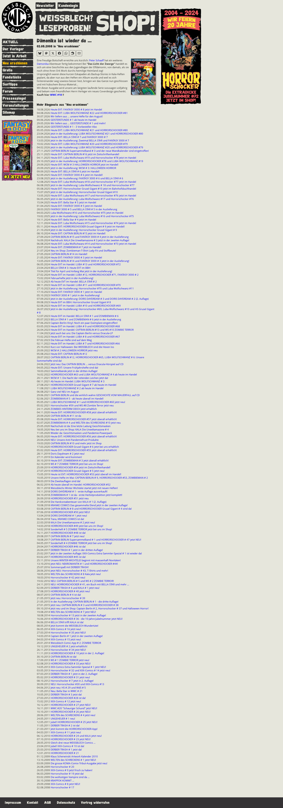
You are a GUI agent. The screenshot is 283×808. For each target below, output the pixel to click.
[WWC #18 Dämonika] (143, 77)
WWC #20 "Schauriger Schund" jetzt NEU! (74, 708)
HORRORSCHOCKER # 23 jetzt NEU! (71, 739)
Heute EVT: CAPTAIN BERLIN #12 (69, 353)
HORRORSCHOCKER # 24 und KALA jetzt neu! (76, 735)
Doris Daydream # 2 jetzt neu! (68, 453)
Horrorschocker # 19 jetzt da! (67, 773)
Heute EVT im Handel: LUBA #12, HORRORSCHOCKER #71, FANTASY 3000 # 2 (95, 274)
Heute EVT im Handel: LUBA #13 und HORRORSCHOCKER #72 (86, 264)
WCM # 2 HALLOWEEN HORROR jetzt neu (74, 350)
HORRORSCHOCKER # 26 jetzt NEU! (71, 711)
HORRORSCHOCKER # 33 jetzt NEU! (71, 663)
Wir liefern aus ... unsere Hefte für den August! (77, 116)
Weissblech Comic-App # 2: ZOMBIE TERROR (76, 642)
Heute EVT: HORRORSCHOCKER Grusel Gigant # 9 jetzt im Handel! (88, 226)
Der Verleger (13, 49)
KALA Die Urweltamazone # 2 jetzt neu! (73, 522)
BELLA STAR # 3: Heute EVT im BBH (70, 267)
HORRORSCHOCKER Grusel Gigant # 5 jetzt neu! (77, 470)
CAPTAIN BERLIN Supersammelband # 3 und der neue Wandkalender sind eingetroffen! (100, 150)
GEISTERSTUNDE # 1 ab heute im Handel (73, 119)
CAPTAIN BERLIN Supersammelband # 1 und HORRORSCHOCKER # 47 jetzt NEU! (96, 539)
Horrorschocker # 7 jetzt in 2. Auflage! (72, 680)
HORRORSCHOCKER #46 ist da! (68, 546)
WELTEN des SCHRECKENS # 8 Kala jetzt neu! (76, 574)
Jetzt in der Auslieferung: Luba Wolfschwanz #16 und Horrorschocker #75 (92, 216)
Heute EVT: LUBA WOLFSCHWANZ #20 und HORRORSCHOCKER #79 (89, 144)
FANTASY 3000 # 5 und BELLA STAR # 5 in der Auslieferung (84, 209)
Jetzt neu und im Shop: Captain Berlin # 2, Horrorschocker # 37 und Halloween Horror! (100, 608)
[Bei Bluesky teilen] (40, 53)
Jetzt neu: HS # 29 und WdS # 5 (68, 687)
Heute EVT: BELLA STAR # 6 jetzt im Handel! (75, 171)
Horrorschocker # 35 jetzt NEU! (68, 632)
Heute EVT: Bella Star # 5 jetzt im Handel (73, 202)
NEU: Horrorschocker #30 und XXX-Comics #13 (77, 684)
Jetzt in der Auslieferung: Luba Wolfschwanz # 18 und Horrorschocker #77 (92, 185)
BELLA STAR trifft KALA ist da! (67, 622)
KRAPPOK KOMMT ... (62, 780)
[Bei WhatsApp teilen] (66, 53)
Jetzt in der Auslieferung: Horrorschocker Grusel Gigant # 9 (84, 230)
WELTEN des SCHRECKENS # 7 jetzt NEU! (73, 611)
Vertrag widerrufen (95, 803)
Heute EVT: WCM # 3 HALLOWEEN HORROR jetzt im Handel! (84, 164)
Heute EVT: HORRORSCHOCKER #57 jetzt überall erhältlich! (84, 419)
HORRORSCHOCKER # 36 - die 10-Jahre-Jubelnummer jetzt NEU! (87, 618)
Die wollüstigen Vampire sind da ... (70, 777)
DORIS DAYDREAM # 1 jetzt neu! (69, 515)
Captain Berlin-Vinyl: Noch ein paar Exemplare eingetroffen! (84, 322)
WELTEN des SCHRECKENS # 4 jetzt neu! (73, 715)
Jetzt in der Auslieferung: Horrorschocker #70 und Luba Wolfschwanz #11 (92, 288)
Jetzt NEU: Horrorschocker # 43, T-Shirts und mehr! (79, 570)
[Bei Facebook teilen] (59, 53)
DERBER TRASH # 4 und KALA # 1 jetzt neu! (75, 587)
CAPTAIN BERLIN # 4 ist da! (66, 594)
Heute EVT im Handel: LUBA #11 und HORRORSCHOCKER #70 (86, 285)
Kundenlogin (68, 5)
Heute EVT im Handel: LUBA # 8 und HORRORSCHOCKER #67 (85, 336)
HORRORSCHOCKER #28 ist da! (68, 698)
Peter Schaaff (96, 60)
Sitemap (9, 112)
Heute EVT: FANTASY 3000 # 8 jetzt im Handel (76, 109)
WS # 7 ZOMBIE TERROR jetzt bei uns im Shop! (77, 464)
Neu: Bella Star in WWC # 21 (67, 691)
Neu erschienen (15, 63)
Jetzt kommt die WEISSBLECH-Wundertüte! (74, 625)
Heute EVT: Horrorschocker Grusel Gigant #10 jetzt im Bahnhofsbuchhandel (93, 188)
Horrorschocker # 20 (62, 766)
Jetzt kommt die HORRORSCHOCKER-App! (74, 728)
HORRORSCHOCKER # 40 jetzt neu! (70, 591)
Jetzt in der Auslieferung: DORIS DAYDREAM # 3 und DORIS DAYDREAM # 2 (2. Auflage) (100, 298)
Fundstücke (12, 77)
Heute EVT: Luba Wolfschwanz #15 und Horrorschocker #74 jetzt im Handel (93, 223)
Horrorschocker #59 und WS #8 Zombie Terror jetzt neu (82, 405)
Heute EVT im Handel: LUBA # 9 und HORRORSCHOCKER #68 (85, 326)
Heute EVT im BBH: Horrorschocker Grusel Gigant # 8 (81, 302)
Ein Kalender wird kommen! (66, 457)
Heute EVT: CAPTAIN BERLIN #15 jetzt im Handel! (78, 233)
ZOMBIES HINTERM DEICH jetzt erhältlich (74, 408)
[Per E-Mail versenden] (79, 53)
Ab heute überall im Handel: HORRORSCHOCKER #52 (81, 484)
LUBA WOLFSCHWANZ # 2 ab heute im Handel (77, 388)
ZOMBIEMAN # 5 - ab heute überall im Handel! (77, 398)
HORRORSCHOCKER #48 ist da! (68, 532)
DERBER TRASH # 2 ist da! (65, 725)
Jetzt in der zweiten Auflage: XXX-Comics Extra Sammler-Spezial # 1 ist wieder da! (96, 553)
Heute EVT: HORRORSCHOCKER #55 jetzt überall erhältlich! (84, 450)
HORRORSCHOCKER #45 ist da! (68, 556)
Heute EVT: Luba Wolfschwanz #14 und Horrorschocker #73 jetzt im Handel (93, 243)
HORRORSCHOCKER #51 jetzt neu (70, 498)
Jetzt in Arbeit (15, 56)
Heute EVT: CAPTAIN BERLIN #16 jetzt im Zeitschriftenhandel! (85, 154)
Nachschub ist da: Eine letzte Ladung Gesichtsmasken (81, 426)
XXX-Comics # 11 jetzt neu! (66, 732)
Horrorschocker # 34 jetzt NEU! (68, 649)
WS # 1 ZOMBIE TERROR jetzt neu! (70, 660)
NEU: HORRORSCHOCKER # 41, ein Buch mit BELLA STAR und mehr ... (90, 584)
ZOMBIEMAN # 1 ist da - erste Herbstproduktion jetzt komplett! (86, 494)
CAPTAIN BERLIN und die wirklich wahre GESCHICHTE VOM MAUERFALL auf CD (95, 395)
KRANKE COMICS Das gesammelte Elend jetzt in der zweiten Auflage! (89, 505)
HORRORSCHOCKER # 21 (65, 753)
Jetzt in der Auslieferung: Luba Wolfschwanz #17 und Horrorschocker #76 (92, 199)
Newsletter (45, 5)
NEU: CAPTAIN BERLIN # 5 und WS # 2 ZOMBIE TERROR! (82, 581)
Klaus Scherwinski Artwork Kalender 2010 (74, 756)
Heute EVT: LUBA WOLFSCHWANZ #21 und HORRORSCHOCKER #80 (89, 130)
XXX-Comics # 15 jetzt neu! (66, 639)
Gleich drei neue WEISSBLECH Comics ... (73, 742)
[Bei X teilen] (53, 53)
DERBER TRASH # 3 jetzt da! (66, 694)
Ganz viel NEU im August (65, 391)
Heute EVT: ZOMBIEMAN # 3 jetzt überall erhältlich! (80, 460)
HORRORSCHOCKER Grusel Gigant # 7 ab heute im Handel (83, 384)
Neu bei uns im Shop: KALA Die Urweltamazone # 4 (80, 429)
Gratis (8, 70)
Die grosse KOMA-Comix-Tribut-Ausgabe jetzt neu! (79, 763)
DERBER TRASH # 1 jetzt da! (66, 749)
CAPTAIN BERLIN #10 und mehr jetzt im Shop (76, 443)
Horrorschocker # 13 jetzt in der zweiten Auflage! (78, 615)
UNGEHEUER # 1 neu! (63, 718)
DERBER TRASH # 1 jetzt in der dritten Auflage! (77, 550)
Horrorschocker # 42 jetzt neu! (68, 577)
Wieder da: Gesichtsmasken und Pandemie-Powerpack (81, 433)
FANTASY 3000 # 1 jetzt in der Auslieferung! (75, 295)
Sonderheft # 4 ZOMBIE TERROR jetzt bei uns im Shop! (81, 543)
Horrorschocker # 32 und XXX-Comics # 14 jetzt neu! (80, 670)
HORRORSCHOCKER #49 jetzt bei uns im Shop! (77, 525)
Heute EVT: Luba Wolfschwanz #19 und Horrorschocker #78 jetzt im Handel (93, 157)
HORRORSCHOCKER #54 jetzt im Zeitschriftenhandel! (80, 467)
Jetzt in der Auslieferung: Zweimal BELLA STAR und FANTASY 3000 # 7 (90, 140)
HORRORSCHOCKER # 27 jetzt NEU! (71, 704)
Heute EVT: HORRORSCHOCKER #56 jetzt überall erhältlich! (84, 436)
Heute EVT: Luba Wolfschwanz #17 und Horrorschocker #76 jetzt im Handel (93, 195)
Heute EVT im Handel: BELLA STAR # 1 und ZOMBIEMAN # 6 (85, 316)
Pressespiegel (14, 98)
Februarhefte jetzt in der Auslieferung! (72, 278)
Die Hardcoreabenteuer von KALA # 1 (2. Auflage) (78, 501)
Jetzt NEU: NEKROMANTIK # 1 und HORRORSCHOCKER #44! (84, 563)
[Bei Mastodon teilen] (46, 53)
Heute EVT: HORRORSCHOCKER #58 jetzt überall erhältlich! (84, 412)
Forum (8, 91)
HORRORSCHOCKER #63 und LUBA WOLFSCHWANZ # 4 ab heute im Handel (94, 374)
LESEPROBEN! (65, 28)
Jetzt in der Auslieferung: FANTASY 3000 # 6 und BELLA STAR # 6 (87, 178)
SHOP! (126, 23)
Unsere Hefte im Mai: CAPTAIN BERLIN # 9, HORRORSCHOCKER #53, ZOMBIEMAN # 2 (99, 477)
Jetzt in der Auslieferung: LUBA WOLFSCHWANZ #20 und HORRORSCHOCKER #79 (97, 147)
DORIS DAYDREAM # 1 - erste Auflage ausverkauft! (79, 491)
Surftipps (10, 84)
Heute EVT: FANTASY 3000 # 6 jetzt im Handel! (77, 174)
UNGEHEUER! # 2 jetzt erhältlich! (69, 646)
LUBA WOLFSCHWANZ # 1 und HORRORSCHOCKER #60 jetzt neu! (88, 402)
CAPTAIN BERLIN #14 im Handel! (69, 254)
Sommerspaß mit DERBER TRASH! (70, 567)
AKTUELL (10, 42)
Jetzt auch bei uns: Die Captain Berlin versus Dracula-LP (82, 333)
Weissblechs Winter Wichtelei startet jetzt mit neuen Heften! (84, 488)
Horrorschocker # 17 (62, 787)
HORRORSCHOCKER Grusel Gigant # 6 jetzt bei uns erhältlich (85, 446)
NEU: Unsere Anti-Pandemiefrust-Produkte (75, 439)
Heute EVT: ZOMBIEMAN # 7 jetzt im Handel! (76, 247)
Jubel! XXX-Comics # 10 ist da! (67, 746)
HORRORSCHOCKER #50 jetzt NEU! (70, 512)
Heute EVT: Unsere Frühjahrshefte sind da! (74, 367)
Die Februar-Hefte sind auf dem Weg (71, 340)
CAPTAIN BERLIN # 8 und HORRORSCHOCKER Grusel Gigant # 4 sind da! (91, 508)
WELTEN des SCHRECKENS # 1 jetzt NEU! (73, 759)
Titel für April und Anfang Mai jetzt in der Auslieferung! (81, 271)
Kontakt (32, 803)
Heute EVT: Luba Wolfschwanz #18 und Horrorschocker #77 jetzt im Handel (93, 181)
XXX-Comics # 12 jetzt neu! (66, 701)
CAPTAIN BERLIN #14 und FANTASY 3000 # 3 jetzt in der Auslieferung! (90, 261)
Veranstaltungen (16, 105)
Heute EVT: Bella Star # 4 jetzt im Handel (73, 219)
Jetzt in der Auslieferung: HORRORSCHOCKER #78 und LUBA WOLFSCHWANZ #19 (97, 161)
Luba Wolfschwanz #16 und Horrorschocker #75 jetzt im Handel (87, 212)
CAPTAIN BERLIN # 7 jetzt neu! (68, 536)
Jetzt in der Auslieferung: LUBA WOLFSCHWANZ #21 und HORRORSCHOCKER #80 (97, 133)
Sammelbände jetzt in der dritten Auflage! (74, 371)
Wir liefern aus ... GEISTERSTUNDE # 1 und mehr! (78, 123)
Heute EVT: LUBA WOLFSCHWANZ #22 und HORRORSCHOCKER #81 (89, 113)
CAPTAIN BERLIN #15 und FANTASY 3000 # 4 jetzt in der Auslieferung (90, 236)
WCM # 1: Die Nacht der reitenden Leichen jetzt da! (79, 378)
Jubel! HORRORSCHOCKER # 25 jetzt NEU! (74, 722)
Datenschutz (66, 803)
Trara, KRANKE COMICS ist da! (67, 519)
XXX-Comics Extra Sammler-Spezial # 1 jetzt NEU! (78, 667)
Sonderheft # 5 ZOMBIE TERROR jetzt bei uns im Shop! (81, 529)
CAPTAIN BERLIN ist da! (63, 656)
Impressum (13, 803)
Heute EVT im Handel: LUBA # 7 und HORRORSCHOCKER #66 (85, 343)
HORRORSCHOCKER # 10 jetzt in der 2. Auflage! (77, 653)
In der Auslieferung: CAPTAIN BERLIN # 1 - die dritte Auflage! (84, 601)
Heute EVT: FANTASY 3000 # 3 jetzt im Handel (76, 257)
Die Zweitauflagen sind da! (65, 481)
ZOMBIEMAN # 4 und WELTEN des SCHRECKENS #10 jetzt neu (86, 422)
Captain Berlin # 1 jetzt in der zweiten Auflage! (77, 636)
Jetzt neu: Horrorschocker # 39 (68, 598)
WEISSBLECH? (66, 18)
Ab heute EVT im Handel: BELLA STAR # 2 (74, 281)
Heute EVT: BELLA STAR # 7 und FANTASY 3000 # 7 (79, 137)
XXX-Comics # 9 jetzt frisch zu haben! (71, 770)
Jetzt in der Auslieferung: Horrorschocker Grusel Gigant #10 (84, 192)
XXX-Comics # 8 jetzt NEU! (65, 784)
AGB (47, 803)
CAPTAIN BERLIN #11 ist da (66, 415)
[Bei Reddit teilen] (72, 53)
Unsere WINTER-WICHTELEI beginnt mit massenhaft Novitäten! (86, 560)
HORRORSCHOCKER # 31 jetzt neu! (70, 677)
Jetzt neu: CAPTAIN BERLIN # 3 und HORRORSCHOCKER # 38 (85, 605)
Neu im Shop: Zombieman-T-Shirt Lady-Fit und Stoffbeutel (83, 250)
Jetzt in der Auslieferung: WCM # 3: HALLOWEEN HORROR (83, 168)
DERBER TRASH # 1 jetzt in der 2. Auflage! (74, 673)
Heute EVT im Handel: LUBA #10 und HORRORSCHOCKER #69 (86, 305)
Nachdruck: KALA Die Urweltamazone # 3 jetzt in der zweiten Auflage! (90, 240)
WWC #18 (56, 94)
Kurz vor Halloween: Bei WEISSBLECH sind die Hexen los (82, 347)
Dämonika (42, 63)
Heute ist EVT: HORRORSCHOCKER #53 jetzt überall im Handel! (86, 474)
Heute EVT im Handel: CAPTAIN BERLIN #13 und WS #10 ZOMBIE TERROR (92, 329)
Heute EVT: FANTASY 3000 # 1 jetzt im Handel (76, 291)
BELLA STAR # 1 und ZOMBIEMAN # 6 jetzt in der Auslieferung (86, 319)
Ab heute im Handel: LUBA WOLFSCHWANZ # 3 (77, 381)
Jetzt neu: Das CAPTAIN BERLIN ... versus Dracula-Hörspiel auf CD (87, 364)
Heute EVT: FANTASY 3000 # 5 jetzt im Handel (76, 205)
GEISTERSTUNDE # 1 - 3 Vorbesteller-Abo (74, 126)
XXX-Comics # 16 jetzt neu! (66, 629)
